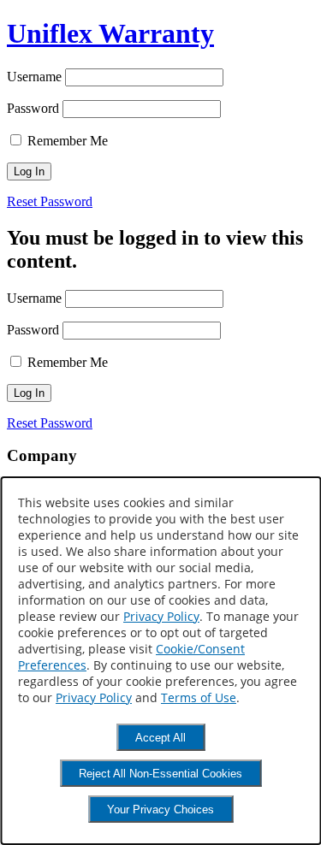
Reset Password (49, 201)
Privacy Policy (161, 616)
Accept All (160, 737)
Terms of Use (198, 697)
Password (33, 108)
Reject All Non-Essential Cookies (160, 773)
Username (34, 76)
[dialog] (160, 660)
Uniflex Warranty (110, 33)
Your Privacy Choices (160, 809)
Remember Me (66, 140)
